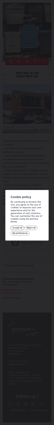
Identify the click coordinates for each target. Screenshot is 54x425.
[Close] (46, 187)
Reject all (31, 228)
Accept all (17, 228)
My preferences (20, 233)
